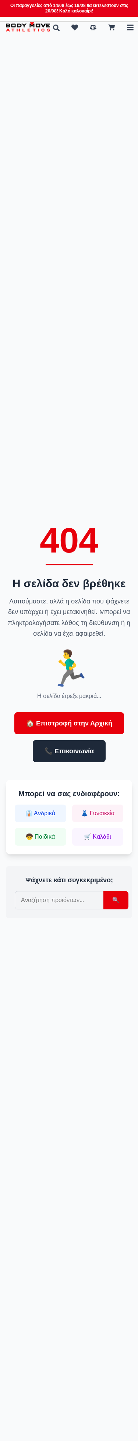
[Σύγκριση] (93, 27)
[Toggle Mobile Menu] (130, 27)
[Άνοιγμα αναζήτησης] (56, 28)
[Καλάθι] (111, 27)
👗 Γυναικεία (97, 813)
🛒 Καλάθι (97, 837)
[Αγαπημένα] (74, 27)
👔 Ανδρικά (40, 813)
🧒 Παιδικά (40, 837)
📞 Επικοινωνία (69, 751)
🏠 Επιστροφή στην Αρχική (69, 723)
